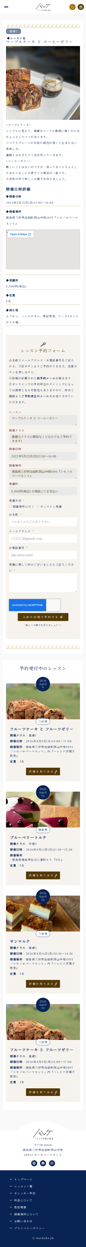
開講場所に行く (24, 506)
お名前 (14, 514)
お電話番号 (17, 548)
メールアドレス (20, 531)
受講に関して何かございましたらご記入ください (41, 567)
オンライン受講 (51, 506)
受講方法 (16, 500)
